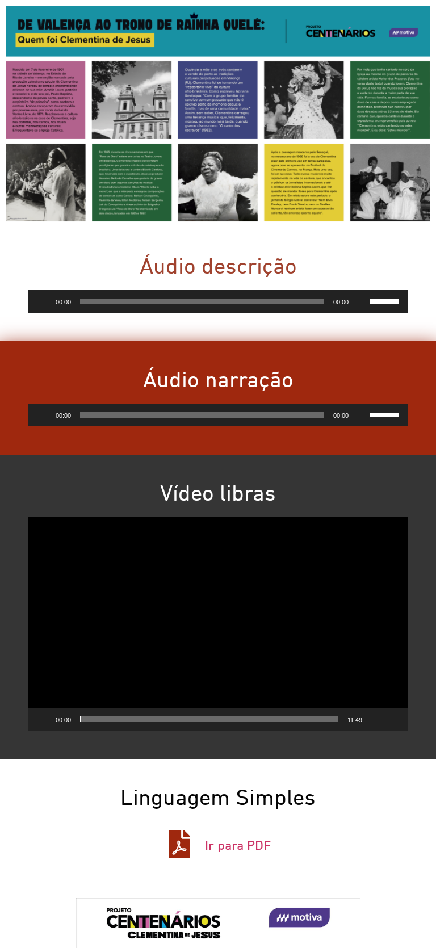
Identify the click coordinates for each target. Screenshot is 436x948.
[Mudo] (361, 301)
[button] (218, 624)
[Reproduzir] (43, 301)
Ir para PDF (238, 846)
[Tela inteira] (393, 719)
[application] (218, 301)
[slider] (386, 300)
